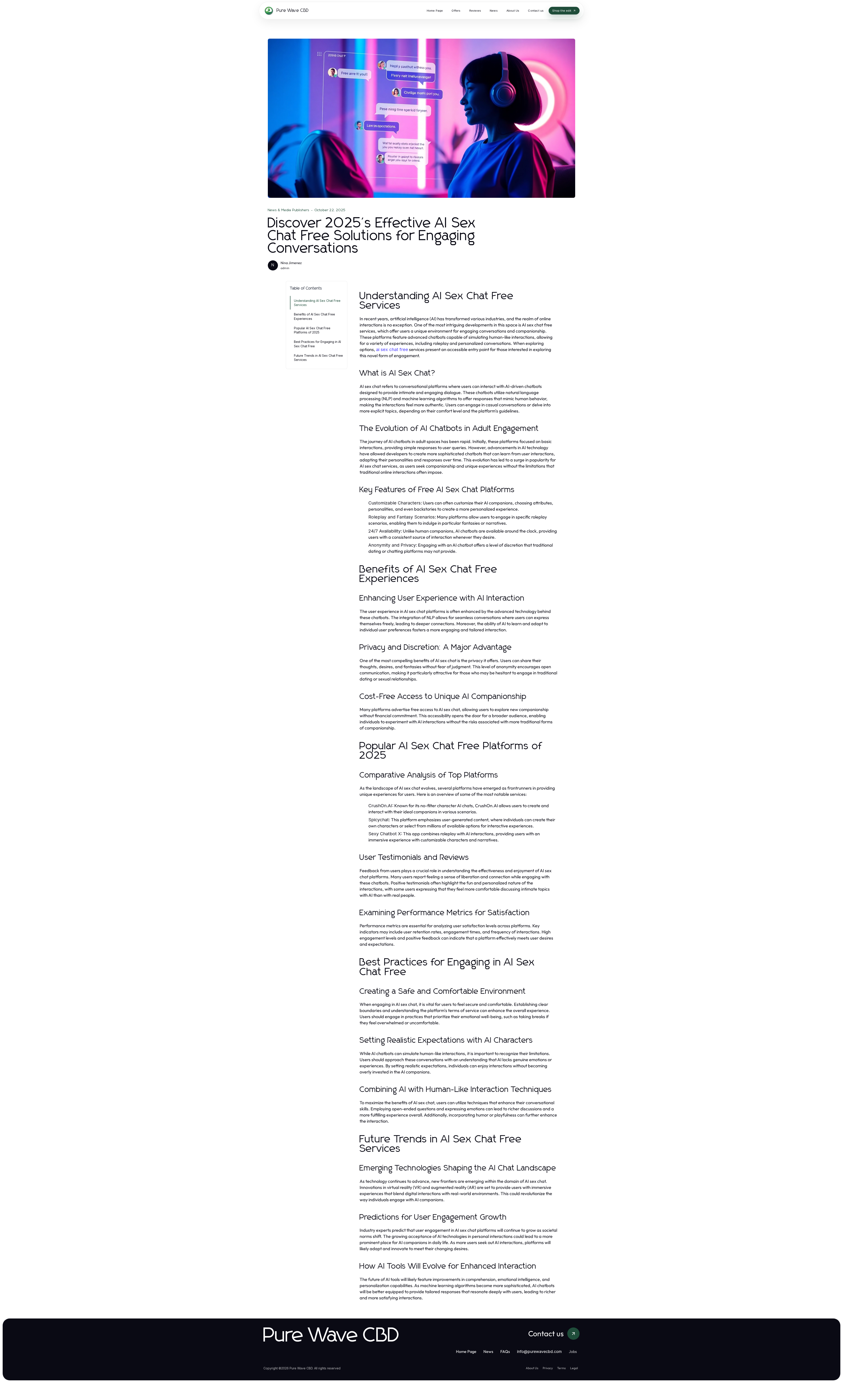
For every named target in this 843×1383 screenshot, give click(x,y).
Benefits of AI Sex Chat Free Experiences (314, 316)
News (488, 1351)
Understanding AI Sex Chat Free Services (317, 303)
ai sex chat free (392, 349)
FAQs (505, 1351)
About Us (532, 1368)
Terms (561, 1368)
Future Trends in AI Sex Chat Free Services (318, 358)
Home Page (466, 1351)
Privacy (548, 1368)
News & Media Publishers (289, 210)
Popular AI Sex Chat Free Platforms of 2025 (312, 330)
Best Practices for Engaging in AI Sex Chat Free (317, 344)
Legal (574, 1368)
